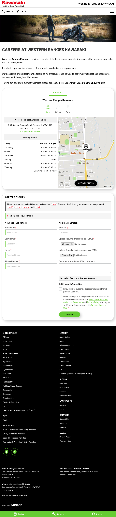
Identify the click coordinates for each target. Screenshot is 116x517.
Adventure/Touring (10, 353)
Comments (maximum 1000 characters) (77, 261)
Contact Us (64, 419)
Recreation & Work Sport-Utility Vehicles (19, 442)
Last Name (10, 239)
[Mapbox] (65, 185)
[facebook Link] (6, 452)
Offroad (6, 337)
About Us (63, 423)
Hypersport (7, 361)
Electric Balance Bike (11, 402)
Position (63, 227)
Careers (63, 427)
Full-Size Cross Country (12, 386)
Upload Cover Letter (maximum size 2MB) (78, 250)
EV (4, 406)
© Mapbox (108, 186)
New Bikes (64, 383)
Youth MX (7, 378)
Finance (63, 391)
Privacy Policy (93, 302)
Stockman (7, 394)
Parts (62, 409)
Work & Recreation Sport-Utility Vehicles (19, 430)
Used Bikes (64, 387)
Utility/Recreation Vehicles (14, 434)
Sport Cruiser (8, 341)
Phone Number (12, 261)
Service (63, 405)
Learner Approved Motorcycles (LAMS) (19, 410)
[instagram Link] (15, 452)
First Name (10, 227)
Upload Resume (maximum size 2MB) (76, 239)
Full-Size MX (8, 382)
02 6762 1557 (33, 128)
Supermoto (7, 390)
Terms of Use (65, 441)
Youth (5, 420)
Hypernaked (8, 370)
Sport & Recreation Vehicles (14, 438)
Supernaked (8, 365)
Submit (69, 314)
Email (8, 250)
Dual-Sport (7, 373)
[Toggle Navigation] (112, 11)
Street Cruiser (8, 398)
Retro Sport (7, 357)
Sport (5, 349)
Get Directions (86, 183)
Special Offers (66, 395)
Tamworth (58, 92)
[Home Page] (13, 3)
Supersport (7, 345)
